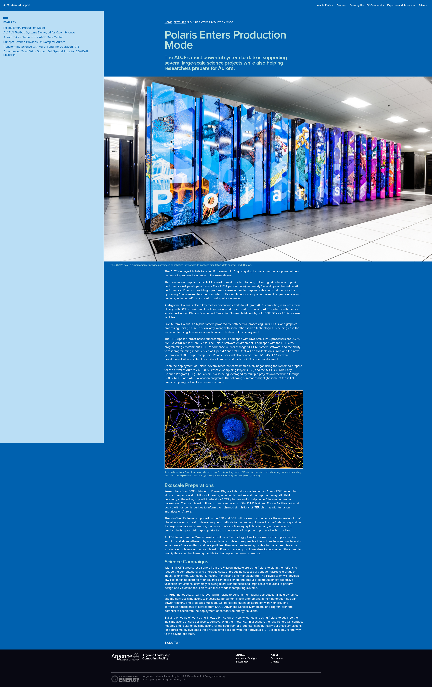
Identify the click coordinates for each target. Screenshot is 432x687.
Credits (275, 661)
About (274, 655)
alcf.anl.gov (242, 661)
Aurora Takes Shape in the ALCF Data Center (33, 37)
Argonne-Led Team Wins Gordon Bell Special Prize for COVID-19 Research (46, 53)
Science (422, 5)
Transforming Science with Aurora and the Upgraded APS (41, 46)
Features (341, 5)
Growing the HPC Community (367, 5)
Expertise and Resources (401, 5)
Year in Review (325, 5)
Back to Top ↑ (173, 642)
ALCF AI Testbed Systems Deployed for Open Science (39, 32)
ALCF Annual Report (16, 5)
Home (168, 22)
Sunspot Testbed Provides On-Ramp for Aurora (34, 42)
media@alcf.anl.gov (246, 658)
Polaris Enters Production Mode (24, 28)
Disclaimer (277, 658)
